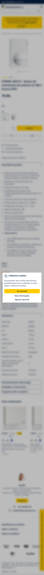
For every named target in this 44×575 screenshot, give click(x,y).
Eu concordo (22, 291)
